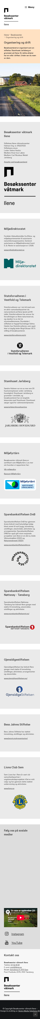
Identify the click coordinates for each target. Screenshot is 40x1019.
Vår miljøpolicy (10, 469)
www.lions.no (9, 788)
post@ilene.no (16, 967)
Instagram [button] (17, 934)
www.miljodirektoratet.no (14, 249)
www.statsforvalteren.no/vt (15, 335)
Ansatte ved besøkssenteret (15, 161)
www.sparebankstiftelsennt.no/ (16, 613)
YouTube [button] (16, 942)
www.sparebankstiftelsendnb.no (17, 544)
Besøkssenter (16, 34)
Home (6, 34)
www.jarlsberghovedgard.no (15, 407)
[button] (6, 934)
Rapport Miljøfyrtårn (12, 473)
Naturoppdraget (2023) (13, 540)
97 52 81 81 (15, 964)
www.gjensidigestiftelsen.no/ (15, 678)
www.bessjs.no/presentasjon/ (16, 738)
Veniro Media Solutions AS (29, 1010)
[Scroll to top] (35, 1014)
